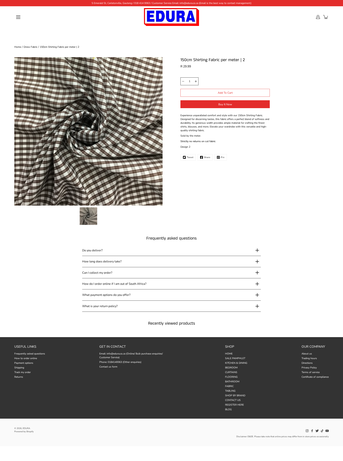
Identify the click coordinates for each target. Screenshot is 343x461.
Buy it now (225, 104)
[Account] (318, 17)
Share (207, 157)
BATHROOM (232, 381)
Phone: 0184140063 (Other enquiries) (120, 362)
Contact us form (108, 366)
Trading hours (309, 358)
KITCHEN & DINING (236, 363)
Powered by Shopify (24, 431)
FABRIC (229, 386)
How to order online (25, 358)
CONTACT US (233, 400)
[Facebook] (312, 430)
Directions (307, 363)
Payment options (23, 363)
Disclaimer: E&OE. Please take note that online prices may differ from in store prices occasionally (282, 436)
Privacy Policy (309, 367)
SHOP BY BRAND (235, 395)
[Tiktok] (322, 430)
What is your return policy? (100, 306)
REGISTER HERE (234, 404)
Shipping (19, 367)
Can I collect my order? (97, 273)
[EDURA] (171, 17)
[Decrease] (183, 81)
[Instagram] (307, 430)
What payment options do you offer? (106, 295)
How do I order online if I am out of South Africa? (114, 284)
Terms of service (311, 372)
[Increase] (195, 81)
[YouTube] (327, 430)
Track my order (22, 372)
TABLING (230, 391)
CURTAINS (231, 372)
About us (307, 353)
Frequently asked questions (29, 353)
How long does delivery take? (101, 261)
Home (17, 47)
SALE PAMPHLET (235, 358)
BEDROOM (231, 367)
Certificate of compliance (315, 377)
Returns (18, 377)
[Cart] (326, 17)
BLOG (228, 409)
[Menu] (18, 17)
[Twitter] (317, 430)
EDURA (26, 428)
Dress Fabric (30, 47)
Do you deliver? (92, 250)
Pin (223, 157)
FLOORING (231, 377)
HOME (229, 353)
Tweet (190, 157)
